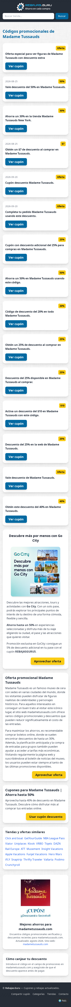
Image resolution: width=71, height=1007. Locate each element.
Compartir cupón (20, 994)
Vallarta (48, 859)
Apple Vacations (15, 854)
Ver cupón (16, 66)
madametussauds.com (35, 944)
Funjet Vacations (37, 854)
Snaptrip (16, 859)
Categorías (39, 994)
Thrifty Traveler (32, 859)
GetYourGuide (33, 838)
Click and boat (14, 838)
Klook (31, 843)
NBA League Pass (54, 838)
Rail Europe (12, 849)
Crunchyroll (12, 865)
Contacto (63, 994)
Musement (33, 849)
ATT (23, 849)
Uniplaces (20, 843)
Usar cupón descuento (45, 817)
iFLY (7, 859)
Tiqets (48, 843)
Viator (9, 843)
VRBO (39, 843)
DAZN (57, 843)
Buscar (62, 16)
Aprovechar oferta (47, 661)
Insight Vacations (52, 849)
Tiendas (51, 994)
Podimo (59, 859)
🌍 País (62, 1000)
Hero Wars (55, 854)
